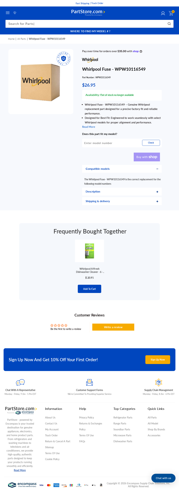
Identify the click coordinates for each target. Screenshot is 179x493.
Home (11, 38)
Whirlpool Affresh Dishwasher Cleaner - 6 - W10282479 (89, 270)
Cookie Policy (52, 459)
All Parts (21, 38)
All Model (153, 423)
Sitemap (49, 447)
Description (93, 191)
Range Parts (119, 423)
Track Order (51, 435)
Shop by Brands (156, 429)
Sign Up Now (158, 359)
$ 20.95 (89, 277)
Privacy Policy (86, 417)
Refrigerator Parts (122, 417)
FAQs (82, 441)
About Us (50, 417)
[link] (172, 467)
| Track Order (96, 3)
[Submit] (169, 24)
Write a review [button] (113, 327)
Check (151, 142)
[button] (163, 478)
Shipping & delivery (98, 201)
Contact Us (51, 423)
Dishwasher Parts (122, 441)
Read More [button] (88, 126)
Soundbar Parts (122, 429)
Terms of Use (52, 453)
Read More (20, 470)
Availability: (92, 94)
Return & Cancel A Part (57, 441)
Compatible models (98, 168)
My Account (52, 429)
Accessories (154, 435)
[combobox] (89, 24)
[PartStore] (88, 13)
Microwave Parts (122, 435)
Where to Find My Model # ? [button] (90, 31)
